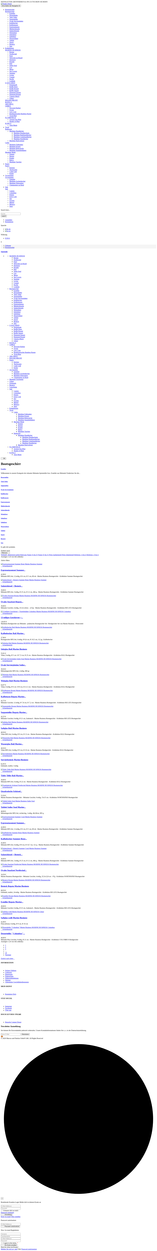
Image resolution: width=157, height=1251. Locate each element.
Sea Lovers (13, 71)
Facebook (8, 1008)
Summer (12, 73)
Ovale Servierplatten (16, 21)
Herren (11, 156)
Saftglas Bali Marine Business (14, 728)
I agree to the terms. (10, 1243)
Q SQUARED (10, 83)
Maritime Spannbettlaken (17, 150)
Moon (11, 69)
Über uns (8, 1010)
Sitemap (8, 980)
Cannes (11, 191)
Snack (11, 42)
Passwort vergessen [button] (7, 1212)
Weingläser (13, 33)
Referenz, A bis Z (80, 555)
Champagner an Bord (16, 185)
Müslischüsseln (14, 29)
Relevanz (5, 553)
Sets (10, 46)
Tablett (11, 40)
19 (6, 953)
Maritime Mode (10, 152)
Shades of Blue (14, 121)
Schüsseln (12, 383)
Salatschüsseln (14, 31)
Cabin (7, 143)
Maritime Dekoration (16, 183)
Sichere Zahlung (10, 970)
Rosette (11, 62)
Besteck (12, 44)
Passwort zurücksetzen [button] (29, 1249)
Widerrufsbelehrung (11, 978)
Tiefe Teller (13, 17)
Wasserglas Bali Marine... (12, 744)
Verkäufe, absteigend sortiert (10, 555)
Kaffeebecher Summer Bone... (14, 839)
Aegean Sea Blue (15, 119)
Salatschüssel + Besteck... (12, 586)
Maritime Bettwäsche (16, 148)
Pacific (11, 79)
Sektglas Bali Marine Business (14, 649)
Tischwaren (13, 170)
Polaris (11, 195)
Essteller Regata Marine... (12, 902)
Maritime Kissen (15, 146)
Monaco (12, 204)
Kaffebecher (13, 23)
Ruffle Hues (13, 87)
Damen (11, 154)
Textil (11, 410)
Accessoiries (9, 177)
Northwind (13, 54)
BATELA (8, 102)
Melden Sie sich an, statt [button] (9, 1249)
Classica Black (14, 96)
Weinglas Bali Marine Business (14, 681)
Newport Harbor (15, 108)
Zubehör (12, 179)
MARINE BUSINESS (13, 50)
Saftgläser (12, 37)
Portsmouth (13, 85)
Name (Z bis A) (43, 555)
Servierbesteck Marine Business (14, 760)
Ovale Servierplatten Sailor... (13, 665)
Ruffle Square (14, 91)
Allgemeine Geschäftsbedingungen (17, 982)
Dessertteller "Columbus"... (13, 933)
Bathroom (8, 129)
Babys (11, 160)
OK (3, 458)
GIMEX (8, 106)
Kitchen (12, 168)
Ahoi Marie (13, 125)
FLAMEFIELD (10, 118)
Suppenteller (13, 19)
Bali (10, 64)
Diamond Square (15, 92)
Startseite (4, 252)
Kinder (11, 158)
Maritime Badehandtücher (22, 135)
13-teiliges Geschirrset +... (12, 617)
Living (11, 75)
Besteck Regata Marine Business (15, 886)
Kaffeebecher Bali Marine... (13, 633)
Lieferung (8, 972)
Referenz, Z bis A (93, 555)
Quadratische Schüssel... (11, 791)
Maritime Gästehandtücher (23, 137)
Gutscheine (13, 387)
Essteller (12, 13)
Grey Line (12, 112)
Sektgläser (12, 35)
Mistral (11, 202)
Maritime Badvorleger (16, 141)
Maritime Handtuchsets (21, 133)
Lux (10, 67)
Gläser (11, 98)
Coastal (11, 77)
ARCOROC (9, 104)
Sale (6, 189)
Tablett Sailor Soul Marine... (13, 807)
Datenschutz (9, 976)
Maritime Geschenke (16, 379)
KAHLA (8, 123)
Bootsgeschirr (9, 11)
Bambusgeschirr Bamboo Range (20, 114)
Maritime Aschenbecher (17, 181)
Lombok (12, 81)
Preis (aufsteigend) (55, 555)
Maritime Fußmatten (16, 145)
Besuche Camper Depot (13, 1022)
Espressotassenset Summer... (13, 570)
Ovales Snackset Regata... (12, 602)
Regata (11, 52)
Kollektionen (13, 408)
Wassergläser (13, 38)
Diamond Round (15, 94)
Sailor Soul (13, 65)
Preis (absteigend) (68, 555)
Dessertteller (13, 15)
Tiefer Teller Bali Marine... (12, 775)
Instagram (8, 1006)
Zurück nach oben (8, 958)
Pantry (7, 166)
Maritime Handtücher (16, 131)
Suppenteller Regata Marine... (14, 712)
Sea (10, 199)
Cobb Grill (13, 172)
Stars (11, 206)
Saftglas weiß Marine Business (14, 918)
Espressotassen (14, 27)
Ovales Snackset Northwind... (14, 870)
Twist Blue (13, 116)
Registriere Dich (10, 994)
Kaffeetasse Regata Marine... (13, 696)
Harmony (12, 60)
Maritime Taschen (15, 162)
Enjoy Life (13, 197)
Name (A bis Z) (32, 555)
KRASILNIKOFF (11, 100)
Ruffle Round (14, 89)
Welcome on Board (15, 58)
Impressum (8, 974)
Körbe (11, 173)
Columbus (12, 193)
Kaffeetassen (13, 25)
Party (11, 56)
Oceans (11, 200)
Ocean (11, 110)
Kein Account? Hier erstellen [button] (10, 1217)
